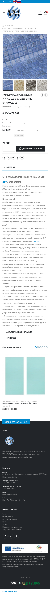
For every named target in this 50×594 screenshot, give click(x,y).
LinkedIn (13, 158)
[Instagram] (10, 1)
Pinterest (18, 158)
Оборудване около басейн (10, 401)
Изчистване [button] (19, 135)
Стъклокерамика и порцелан (19, 123)
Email (22, 158)
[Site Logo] (14, 13)
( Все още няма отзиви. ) (21, 107)
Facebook (4, 158)
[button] (5, 56)
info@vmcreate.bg (9, 494)
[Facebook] (3, 1)
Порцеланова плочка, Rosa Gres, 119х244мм (19, 403)
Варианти (6, 130)
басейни (37, 241)
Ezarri (9, 126)
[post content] (25, 375)
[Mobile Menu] (4, 13)
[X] (6, 1)
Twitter (9, 158)
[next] (46, 95)
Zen (4, 182)
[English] (15, 1)
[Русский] (19, 1)
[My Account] (40, 13)
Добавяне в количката (32, 148)
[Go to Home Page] (3, 26)
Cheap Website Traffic (10, 591)
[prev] (42, 95)
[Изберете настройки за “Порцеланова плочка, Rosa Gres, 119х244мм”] (43, 357)
